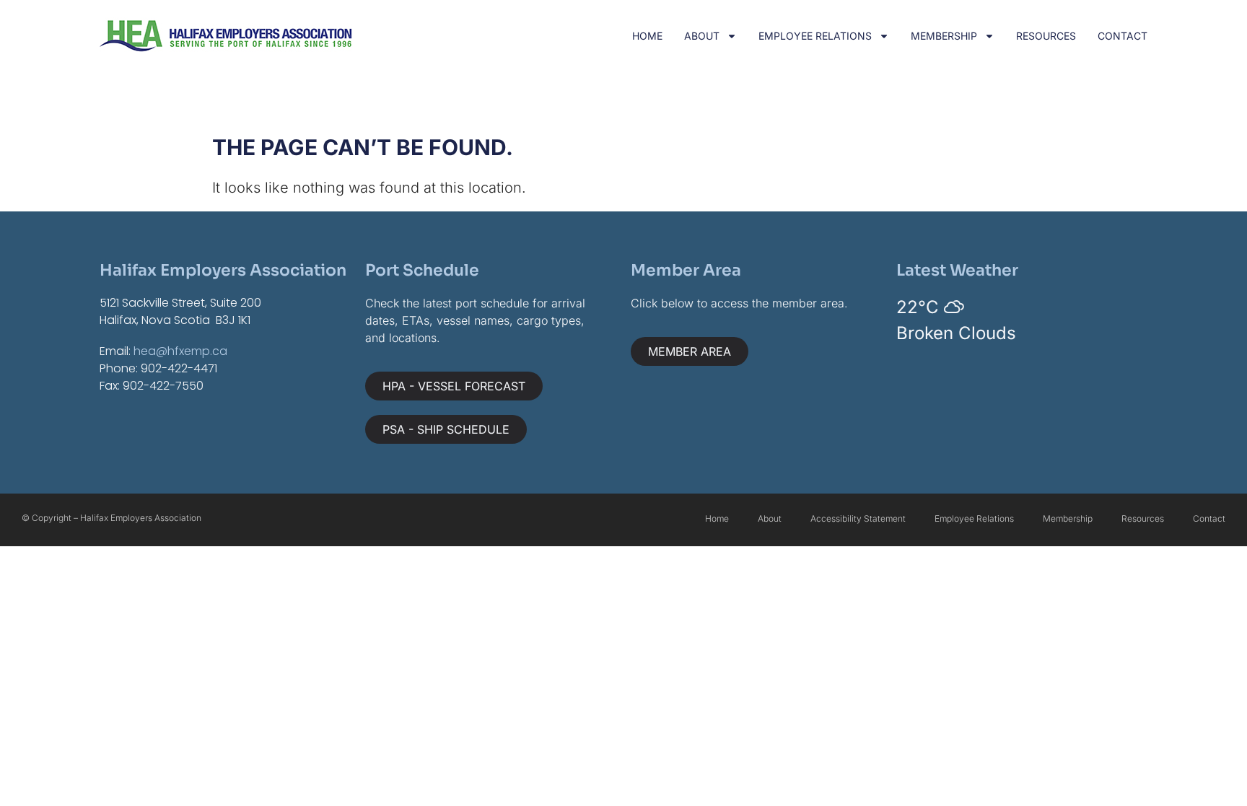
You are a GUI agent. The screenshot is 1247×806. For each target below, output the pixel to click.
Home (647, 36)
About (701, 36)
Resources (1046, 36)
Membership (944, 36)
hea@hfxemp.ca (180, 351)
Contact (1122, 36)
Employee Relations (815, 36)
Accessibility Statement (858, 518)
